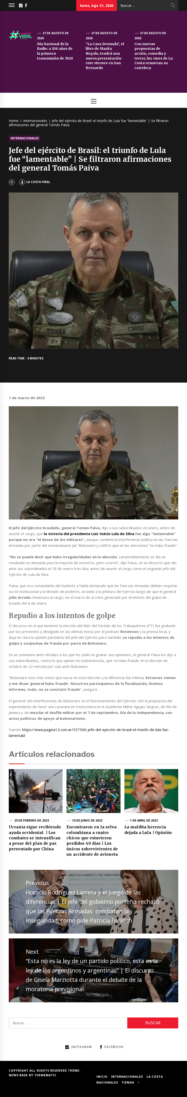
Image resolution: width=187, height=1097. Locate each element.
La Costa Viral (38, 182)
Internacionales (24, 138)
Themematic (45, 1075)
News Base (19, 1075)
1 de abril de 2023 (144, 820)
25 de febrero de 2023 (31, 820)
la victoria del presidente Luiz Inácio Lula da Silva (88, 533)
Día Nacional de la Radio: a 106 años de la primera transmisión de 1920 (55, 51)
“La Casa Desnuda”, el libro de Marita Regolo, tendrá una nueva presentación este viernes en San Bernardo (105, 56)
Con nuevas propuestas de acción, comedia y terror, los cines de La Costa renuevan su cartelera (153, 56)
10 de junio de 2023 (87, 820)
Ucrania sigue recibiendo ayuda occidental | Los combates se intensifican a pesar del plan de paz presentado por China (35, 837)
